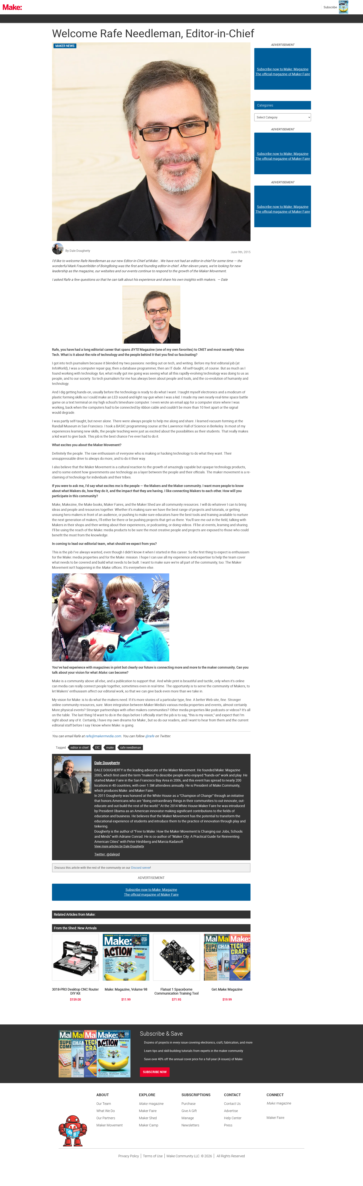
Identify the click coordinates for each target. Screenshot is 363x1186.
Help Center (232, 1118)
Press (228, 1125)
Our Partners (105, 1118)
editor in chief (80, 747)
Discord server (140, 868)
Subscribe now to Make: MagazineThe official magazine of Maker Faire (151, 892)
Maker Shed (148, 1118)
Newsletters (190, 1125)
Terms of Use (153, 1156)
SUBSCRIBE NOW (155, 1072)
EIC (97, 747)
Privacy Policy (128, 1156)
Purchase (188, 1103)
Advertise (231, 1110)
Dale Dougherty (107, 762)
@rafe (149, 736)
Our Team (103, 1103)
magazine (151, 1103)
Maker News (64, 46)
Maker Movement (109, 1125)
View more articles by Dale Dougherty (119, 846)
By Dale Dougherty (77, 251)
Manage (188, 1118)
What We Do (105, 1110)
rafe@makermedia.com (103, 736)
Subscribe (330, 7)
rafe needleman (130, 747)
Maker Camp (148, 1125)
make (110, 747)
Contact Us (232, 1103)
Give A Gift (189, 1110)
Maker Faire (148, 1110)
